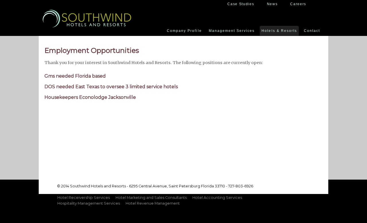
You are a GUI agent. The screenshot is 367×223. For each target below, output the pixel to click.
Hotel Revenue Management (153, 203)
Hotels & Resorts (279, 31)
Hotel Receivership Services (83, 197)
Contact (312, 31)
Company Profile (184, 31)
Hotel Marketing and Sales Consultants (151, 197)
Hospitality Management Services (88, 203)
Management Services (232, 31)
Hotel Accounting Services (217, 197)
